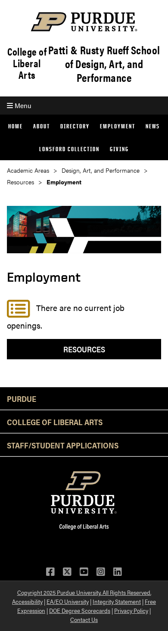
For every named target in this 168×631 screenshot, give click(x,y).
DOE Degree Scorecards (79, 610)
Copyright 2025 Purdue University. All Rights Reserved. (84, 592)
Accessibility (27, 601)
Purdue (21, 398)
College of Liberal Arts (27, 63)
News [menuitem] (153, 126)
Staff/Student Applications (62, 445)
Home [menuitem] (15, 126)
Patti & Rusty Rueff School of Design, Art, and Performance (104, 63)
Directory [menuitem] (75, 126)
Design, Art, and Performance (101, 170)
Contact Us (84, 619)
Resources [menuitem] (84, 349)
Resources (20, 182)
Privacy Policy (131, 610)
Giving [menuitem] (119, 148)
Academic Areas (28, 170)
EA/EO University (68, 601)
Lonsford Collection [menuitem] (69, 148)
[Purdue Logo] (84, 21)
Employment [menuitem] (117, 126)
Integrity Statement (117, 601)
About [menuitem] (41, 126)
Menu (22, 105)
